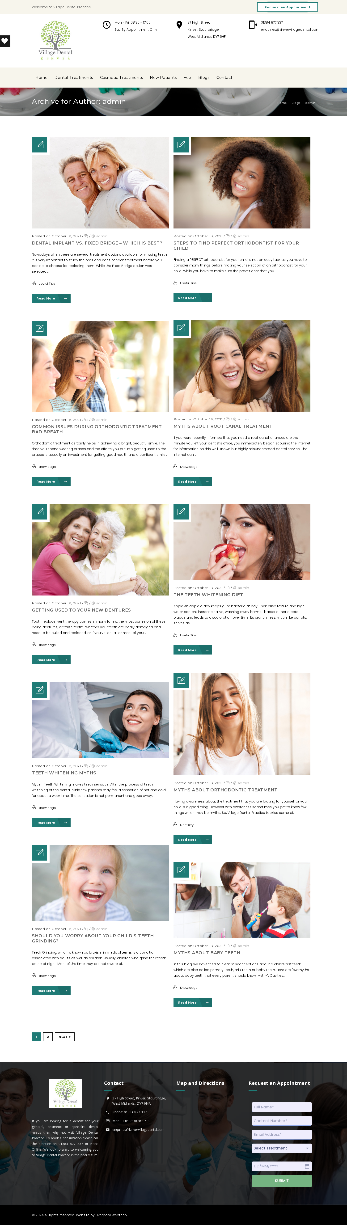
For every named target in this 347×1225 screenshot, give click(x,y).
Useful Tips (46, 283)
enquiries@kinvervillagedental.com (290, 29)
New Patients (163, 77)
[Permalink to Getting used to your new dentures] (100, 594)
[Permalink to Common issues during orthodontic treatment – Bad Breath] (100, 411)
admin (310, 103)
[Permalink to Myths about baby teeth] (242, 937)
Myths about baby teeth (207, 952)
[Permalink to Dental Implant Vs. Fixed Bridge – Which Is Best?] (100, 227)
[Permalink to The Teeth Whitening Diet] (242, 579)
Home (41, 77)
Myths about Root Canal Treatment (223, 426)
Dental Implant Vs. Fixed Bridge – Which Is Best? (97, 243)
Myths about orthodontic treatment (226, 790)
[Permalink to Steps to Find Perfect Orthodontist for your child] (242, 227)
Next (63, 1037)
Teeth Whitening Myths (64, 773)
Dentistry (187, 825)
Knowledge (189, 467)
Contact (224, 77)
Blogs (204, 77)
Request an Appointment (287, 7)
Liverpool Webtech (111, 1215)
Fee (187, 77)
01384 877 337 (272, 22)
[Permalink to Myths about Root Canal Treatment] (242, 410)
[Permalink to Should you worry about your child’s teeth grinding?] (100, 920)
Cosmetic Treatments (121, 77)
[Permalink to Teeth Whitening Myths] (100, 757)
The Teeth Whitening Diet (208, 594)
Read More (46, 298)
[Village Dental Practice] (55, 40)
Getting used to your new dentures (81, 610)
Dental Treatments (74, 77)
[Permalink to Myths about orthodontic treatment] (242, 774)
